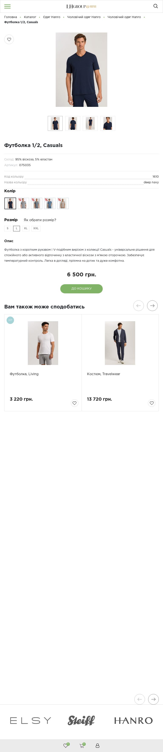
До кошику (82, 288)
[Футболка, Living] (43, 343)
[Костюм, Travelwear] (120, 343)
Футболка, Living (24, 374)
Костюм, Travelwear (103, 374)
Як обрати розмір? (40, 220)
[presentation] (138, 305)
